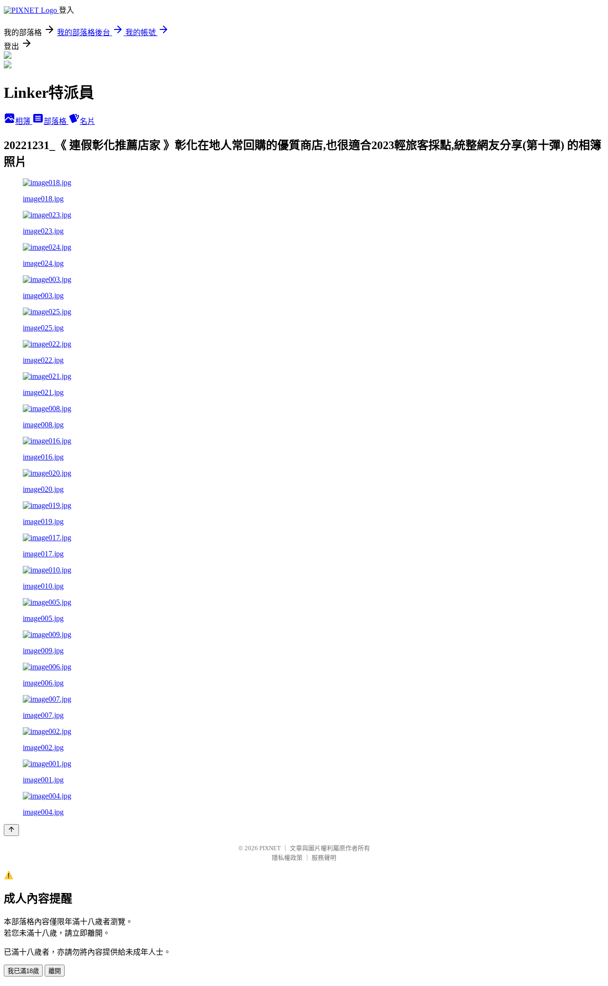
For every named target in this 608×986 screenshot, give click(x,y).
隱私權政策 (287, 857)
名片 (87, 121)
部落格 (56, 121)
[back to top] (11, 830)
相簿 (23, 121)
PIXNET (270, 848)
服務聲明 (324, 857)
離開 (54, 971)
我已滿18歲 (23, 971)
